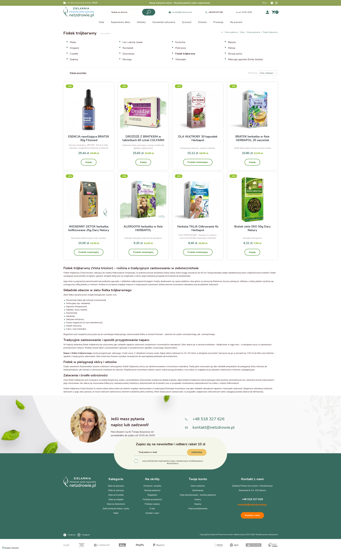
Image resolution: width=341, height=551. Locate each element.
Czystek (74, 53)
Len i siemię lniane (133, 42)
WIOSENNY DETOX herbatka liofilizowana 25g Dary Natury (88, 228)
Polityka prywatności (152, 499)
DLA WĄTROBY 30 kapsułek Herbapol (197, 138)
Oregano (74, 48)
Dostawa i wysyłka (152, 485)
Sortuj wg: (252, 73)
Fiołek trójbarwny (185, 53)
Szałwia (74, 59)
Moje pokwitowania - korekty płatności (198, 494)
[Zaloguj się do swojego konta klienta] (267, 12)
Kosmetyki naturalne (164, 22)
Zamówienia (197, 490)
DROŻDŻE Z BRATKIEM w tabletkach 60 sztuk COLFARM (143, 138)
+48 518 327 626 (215, 12)
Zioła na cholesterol (116, 504)
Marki (115, 513)
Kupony (197, 504)
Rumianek (128, 48)
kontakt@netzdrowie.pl (182, 12)
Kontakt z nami (152, 513)
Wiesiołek (180, 59)
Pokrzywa (180, 48)
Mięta (73, 42)
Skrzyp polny (235, 53)
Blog (264, 3)
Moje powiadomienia (197, 508)
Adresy (197, 499)
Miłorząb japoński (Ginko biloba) (245, 59)
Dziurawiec (128, 53)
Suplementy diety (120, 22)
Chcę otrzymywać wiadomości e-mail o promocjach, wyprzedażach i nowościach (172, 462)
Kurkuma (180, 42)
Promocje (218, 22)
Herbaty (141, 22)
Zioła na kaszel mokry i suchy (116, 508)
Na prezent (236, 22)
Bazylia (232, 42)
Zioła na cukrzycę (116, 490)
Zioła (101, 22)
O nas (152, 508)
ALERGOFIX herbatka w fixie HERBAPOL (143, 228)
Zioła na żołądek (115, 499)
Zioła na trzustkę (116, 494)
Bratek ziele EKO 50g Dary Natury (252, 228)
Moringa (127, 59)
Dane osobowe (198, 485)
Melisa (231, 48)
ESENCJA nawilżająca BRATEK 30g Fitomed (88, 138)
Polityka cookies (152, 504)
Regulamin (152, 494)
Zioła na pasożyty (116, 485)
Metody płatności (152, 490)
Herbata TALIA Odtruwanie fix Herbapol (197, 228)
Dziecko (202, 22)
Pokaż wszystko (78, 73)
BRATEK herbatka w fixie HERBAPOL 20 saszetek (252, 138)
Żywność (186, 22)
